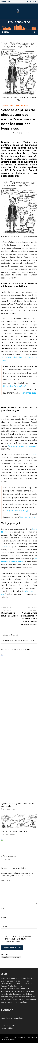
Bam (13, 1040)
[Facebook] (25, 2)
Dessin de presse (7, 106)
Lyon (17, 106)
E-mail (4, 917)
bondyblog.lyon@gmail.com (12, 1018)
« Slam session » (8, 856)
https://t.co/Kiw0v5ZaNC (14, 386)
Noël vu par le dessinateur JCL (15, 831)
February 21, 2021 (28, 393)
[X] (30, 2)
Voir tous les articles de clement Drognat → (18, 640)
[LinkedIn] (36, 2)
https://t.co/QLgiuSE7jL (18, 511)
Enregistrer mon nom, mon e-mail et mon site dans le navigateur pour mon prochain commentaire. (18, 939)
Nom (3, 908)
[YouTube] (27, 2)
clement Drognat (12, 133)
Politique (24, 106)
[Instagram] (33, 2)
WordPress (5, 1040)
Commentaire (7, 880)
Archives (4, 954)
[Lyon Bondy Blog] (19, 24)
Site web (4, 927)
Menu (6, 32)
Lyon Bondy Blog (20, 1037)
